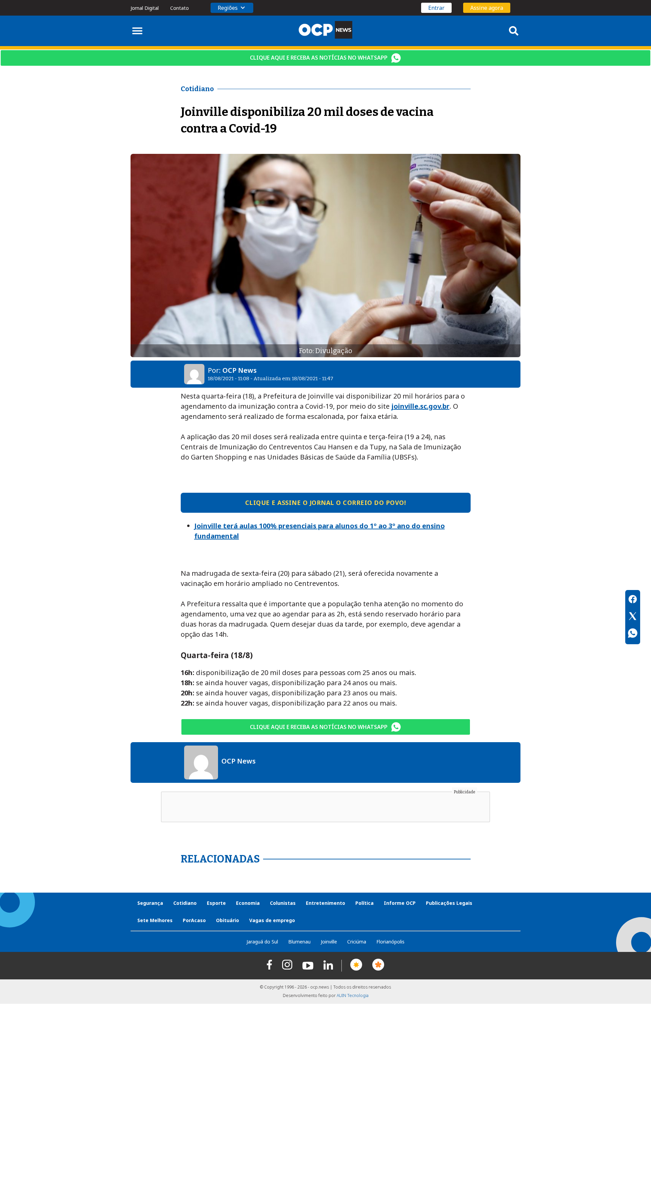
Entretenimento (325, 903)
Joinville (329, 941)
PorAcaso (194, 920)
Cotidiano (185, 903)
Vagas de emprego (272, 920)
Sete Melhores (155, 920)
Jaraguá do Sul (262, 941)
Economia (248, 903)
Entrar (436, 8)
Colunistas (283, 903)
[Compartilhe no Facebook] (633, 600)
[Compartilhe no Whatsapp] (633, 634)
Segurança (150, 903)
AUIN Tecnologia (353, 995)
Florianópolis (390, 941)
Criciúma (356, 941)
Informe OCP (400, 903)
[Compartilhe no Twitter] (633, 617)
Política (364, 903)
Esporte (216, 903)
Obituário (227, 920)
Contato (179, 8)
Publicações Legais (449, 903)
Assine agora (486, 8)
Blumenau (299, 941)
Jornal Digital (145, 8)
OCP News (239, 370)
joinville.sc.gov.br (420, 406)
